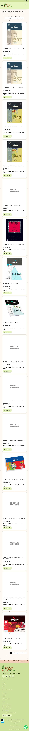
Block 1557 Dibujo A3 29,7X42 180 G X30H (13, 126)
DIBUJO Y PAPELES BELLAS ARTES (11, 11)
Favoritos (4, 696)
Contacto (4, 687)
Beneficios (4, 686)
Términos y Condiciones (7, 704)
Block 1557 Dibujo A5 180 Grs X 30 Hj (12, 205)
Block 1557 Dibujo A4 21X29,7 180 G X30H (13, 166)
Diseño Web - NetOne (6, 727)
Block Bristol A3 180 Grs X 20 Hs (11, 283)
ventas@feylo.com (12, 720)
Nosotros (4, 684)
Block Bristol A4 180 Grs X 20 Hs (11, 322)
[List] (22, 18)
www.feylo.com (20, 720)
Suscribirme (7, 715)
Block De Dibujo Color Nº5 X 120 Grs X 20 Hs (13, 440)
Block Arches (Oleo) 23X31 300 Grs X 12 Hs (13, 244)
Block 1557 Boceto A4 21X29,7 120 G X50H (13, 87)
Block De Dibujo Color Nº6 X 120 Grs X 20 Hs (13, 479)
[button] (27, 5)
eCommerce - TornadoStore (15, 727)
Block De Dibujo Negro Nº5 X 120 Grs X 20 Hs (14, 518)
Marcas (3, 682)
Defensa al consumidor (6, 708)
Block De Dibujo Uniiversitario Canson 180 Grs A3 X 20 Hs (14, 598)
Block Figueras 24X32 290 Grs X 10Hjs (12, 638)
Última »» (24, 653)
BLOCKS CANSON (13, 13)
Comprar (8, 57)
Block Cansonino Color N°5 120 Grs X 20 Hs (13, 361)
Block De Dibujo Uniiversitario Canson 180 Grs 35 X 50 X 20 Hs (14, 558)
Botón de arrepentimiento (7, 689)
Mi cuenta (4, 695)
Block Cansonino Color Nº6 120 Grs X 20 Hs (13, 401)
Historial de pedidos (6, 698)
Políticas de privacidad (6, 706)
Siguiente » (19, 653)
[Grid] (19, 18)
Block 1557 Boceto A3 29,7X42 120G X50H (13, 48)
